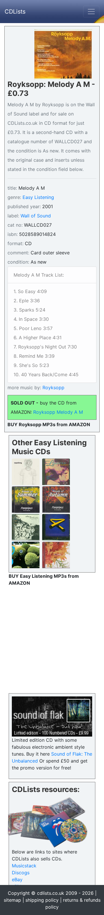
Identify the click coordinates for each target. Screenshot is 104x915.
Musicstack (24, 866)
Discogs (20, 872)
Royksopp (52, 387)
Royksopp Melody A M (58, 412)
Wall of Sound (36, 216)
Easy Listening (38, 197)
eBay (17, 879)
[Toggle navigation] (91, 11)
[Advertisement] (52, 638)
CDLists (15, 11)
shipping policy (42, 900)
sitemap (12, 900)
